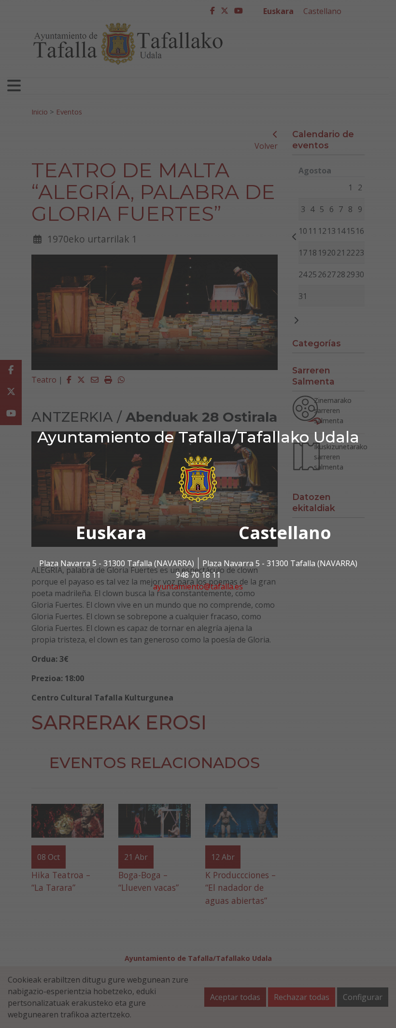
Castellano (285, 532)
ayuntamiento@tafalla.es (198, 586)
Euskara (111, 532)
